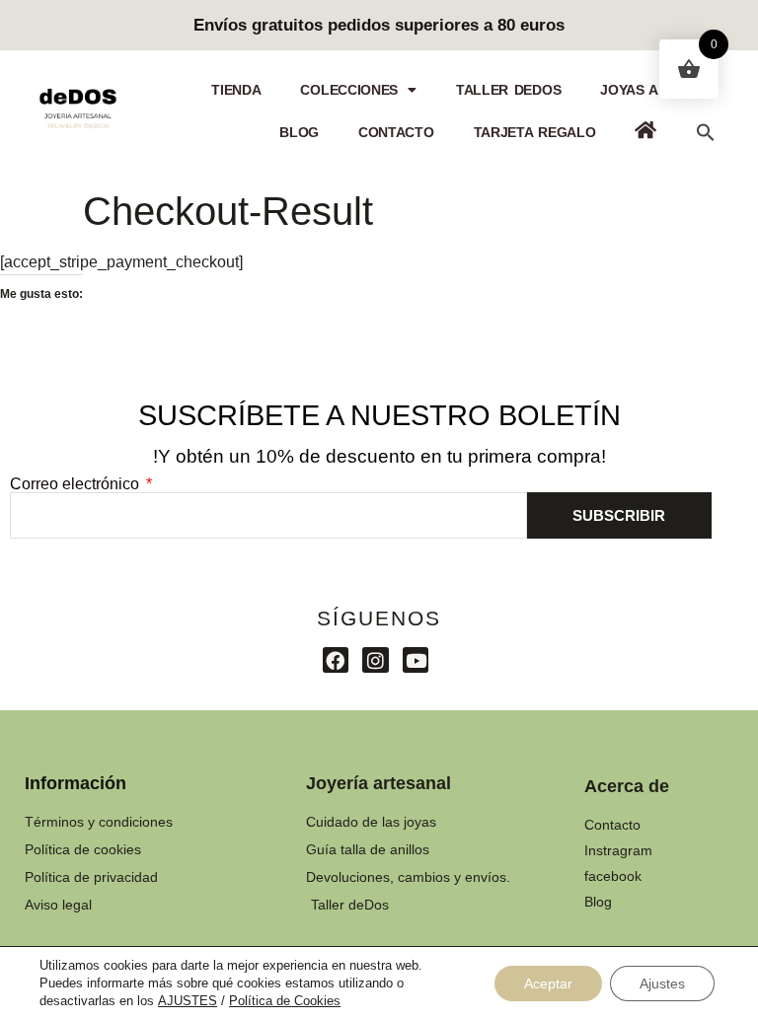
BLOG (299, 132)
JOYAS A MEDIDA (658, 90)
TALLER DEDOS (508, 90)
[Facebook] (336, 660)
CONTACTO (396, 132)
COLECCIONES (349, 90)
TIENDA (236, 90)
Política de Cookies (285, 1000)
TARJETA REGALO (535, 132)
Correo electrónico (76, 484)
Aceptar (548, 983)
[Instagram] (375, 660)
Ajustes (662, 983)
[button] (705, 132)
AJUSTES (187, 1000)
